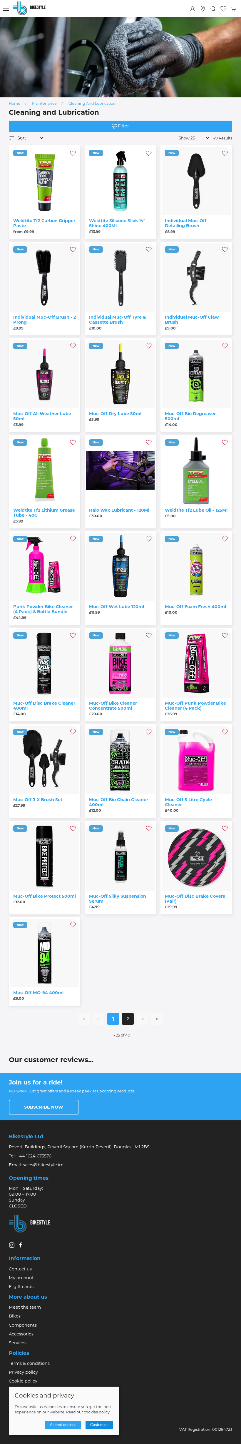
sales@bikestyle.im (43, 1164)
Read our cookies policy (88, 1412)
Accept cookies (63, 1425)
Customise (99, 1425)
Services (17, 1342)
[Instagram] (12, 1245)
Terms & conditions (29, 1363)
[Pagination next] (142, 1019)
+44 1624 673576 (34, 1156)
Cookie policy (23, 1381)
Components (23, 1325)
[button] (6, 8)
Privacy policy (23, 1372)
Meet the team (25, 1307)
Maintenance (44, 103)
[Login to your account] (192, 8)
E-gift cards (21, 1286)
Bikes (15, 1316)
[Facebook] (21, 1245)
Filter (123, 126)
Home (14, 103)
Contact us (20, 1269)
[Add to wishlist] (73, 153)
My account (21, 1277)
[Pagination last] (157, 1019)
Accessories (21, 1334)
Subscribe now (43, 1107)
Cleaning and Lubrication (92, 103)
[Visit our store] (203, 8)
